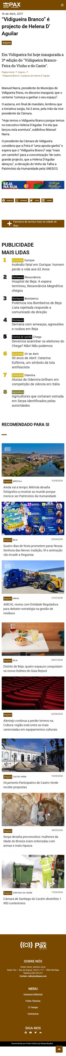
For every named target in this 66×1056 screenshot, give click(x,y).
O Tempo (33, 1007)
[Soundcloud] (40, 1033)
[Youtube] (31, 1033)
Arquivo (7, 42)
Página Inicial (8, 72)
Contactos (33, 1013)
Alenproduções (46, 1043)
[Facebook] (26, 1033)
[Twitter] (36, 1033)
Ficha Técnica (33, 1001)
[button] (62, 5)
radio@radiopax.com (37, 976)
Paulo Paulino (32, 1043)
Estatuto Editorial (33, 994)
